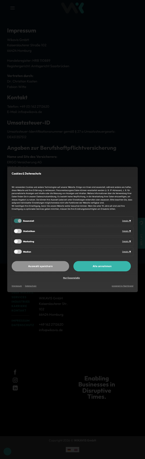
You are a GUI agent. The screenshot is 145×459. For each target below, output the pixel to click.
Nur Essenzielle (71, 277)
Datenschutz (30, 286)
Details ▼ (126, 221)
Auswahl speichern (40, 266)
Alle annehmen (102, 266)
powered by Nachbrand (122, 286)
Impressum (17, 286)
